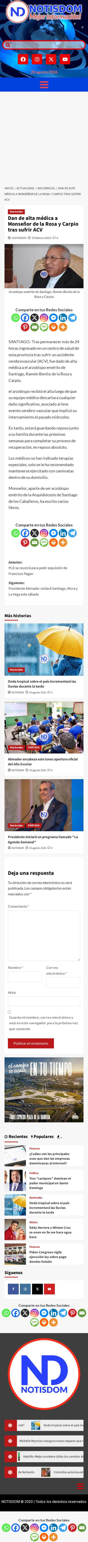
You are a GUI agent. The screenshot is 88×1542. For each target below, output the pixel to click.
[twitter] (37, 1289)
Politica (33, 1173)
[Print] (53, 327)
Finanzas (34, 1149)
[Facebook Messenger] (53, 317)
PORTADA (33, 747)
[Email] (34, 327)
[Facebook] (23, 59)
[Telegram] (72, 317)
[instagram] (25, 1289)
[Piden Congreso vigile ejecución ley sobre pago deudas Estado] (15, 1254)
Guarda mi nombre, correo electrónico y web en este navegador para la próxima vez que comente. (43, 1023)
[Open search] (6, 44)
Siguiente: (43, 589)
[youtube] (49, 1289)
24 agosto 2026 (37, 692)
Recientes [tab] (18, 1137)
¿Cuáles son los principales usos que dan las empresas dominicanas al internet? (49, 1159)
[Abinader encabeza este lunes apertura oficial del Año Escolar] (44, 727)
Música (33, 1222)
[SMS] (44, 327)
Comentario (18, 906)
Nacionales (16, 212)
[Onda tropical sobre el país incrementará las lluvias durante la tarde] (44, 649)
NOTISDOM (19, 238)
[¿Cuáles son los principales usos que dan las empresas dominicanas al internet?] (15, 1155)
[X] (34, 317)
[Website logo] (44, 11)
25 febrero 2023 (41, 238)
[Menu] (44, 84)
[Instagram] (37, 59)
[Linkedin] (63, 317)
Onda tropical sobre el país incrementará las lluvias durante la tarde (42, 684)
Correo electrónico (56, 970)
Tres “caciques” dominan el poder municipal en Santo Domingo (50, 1183)
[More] (63, 327)
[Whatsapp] (15, 317)
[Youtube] (65, 59)
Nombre (15, 967)
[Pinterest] (25, 327)
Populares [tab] (43, 1137)
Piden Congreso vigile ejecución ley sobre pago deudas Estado (47, 1257)
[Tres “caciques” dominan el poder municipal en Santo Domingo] (15, 1180)
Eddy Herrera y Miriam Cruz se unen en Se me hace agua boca (50, 1232)
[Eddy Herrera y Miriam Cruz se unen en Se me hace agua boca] (15, 1229)
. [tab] (61, 1137)
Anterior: (38, 568)
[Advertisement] (44, 137)
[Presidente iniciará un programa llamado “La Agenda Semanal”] (44, 805)
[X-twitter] (51, 59)
